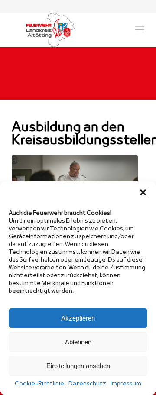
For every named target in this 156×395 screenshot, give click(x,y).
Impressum (125, 384)
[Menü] (139, 29)
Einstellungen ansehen (78, 365)
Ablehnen (78, 342)
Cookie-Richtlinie (39, 384)
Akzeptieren (78, 318)
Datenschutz (87, 384)
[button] (143, 192)
